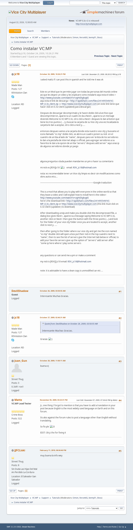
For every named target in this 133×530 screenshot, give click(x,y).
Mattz (18, 400)
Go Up (12, 491)
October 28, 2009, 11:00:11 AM (53, 360)
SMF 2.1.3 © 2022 (14, 527)
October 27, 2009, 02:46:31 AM (53, 317)
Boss (99, 37)
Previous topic (102, 56)
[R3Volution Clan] (13, 100)
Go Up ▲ (122, 526)
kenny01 (92, 37)
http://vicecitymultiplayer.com (89, 24)
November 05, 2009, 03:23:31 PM (53, 400)
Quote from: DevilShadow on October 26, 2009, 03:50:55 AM (71, 323)
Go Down (14, 65)
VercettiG (83, 37)
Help (99, 526)
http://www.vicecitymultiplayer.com (79, 103)
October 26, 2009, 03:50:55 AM (53, 291)
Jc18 (16, 74)
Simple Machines (28, 527)
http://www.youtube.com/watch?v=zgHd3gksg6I (64, 97)
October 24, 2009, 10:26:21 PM (53, 74)
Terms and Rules (110, 526)
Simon (75, 37)
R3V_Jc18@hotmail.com (85, 167)
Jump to (80, 508)
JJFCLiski (19, 450)
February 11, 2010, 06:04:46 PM (53, 450)
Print (120, 65)
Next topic (117, 56)
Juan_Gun (20, 360)
